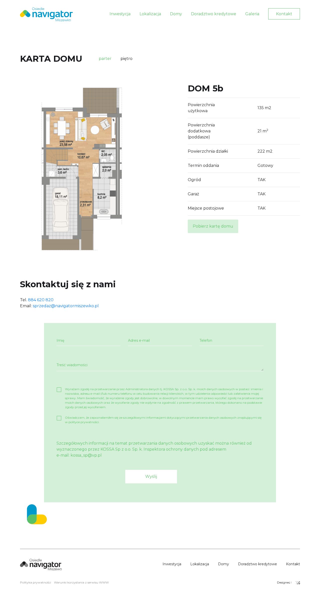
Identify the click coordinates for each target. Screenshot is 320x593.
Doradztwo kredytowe (213, 13)
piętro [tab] (126, 58)
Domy (176, 13)
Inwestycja (120, 13)
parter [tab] (105, 58)
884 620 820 (41, 299)
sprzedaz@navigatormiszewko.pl (66, 305)
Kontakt (284, 13)
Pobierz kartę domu (213, 226)
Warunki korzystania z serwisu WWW (81, 582)
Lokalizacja (150, 13)
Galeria (252, 13)
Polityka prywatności (35, 582)
